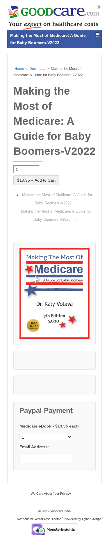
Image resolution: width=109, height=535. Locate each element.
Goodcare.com (60, 511)
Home (19, 69)
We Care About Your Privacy (51, 493)
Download (37, 69)
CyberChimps (91, 519)
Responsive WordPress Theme (39, 519)
